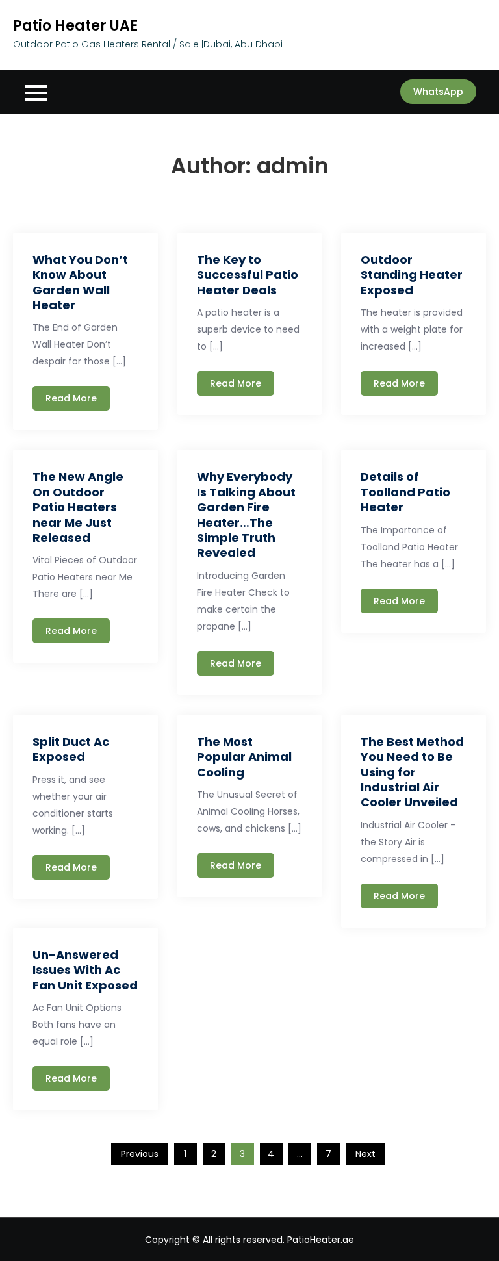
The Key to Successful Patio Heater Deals (247, 274)
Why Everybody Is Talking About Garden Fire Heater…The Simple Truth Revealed (246, 514)
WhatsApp (438, 91)
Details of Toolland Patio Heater (405, 491)
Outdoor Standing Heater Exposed (412, 274)
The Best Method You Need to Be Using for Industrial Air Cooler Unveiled (412, 772)
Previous (140, 1153)
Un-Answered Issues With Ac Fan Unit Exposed (85, 970)
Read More (71, 398)
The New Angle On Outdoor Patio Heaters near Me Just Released (77, 507)
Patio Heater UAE (75, 26)
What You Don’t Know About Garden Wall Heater (80, 282)
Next (365, 1153)
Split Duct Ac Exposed (70, 749)
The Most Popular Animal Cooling (244, 756)
